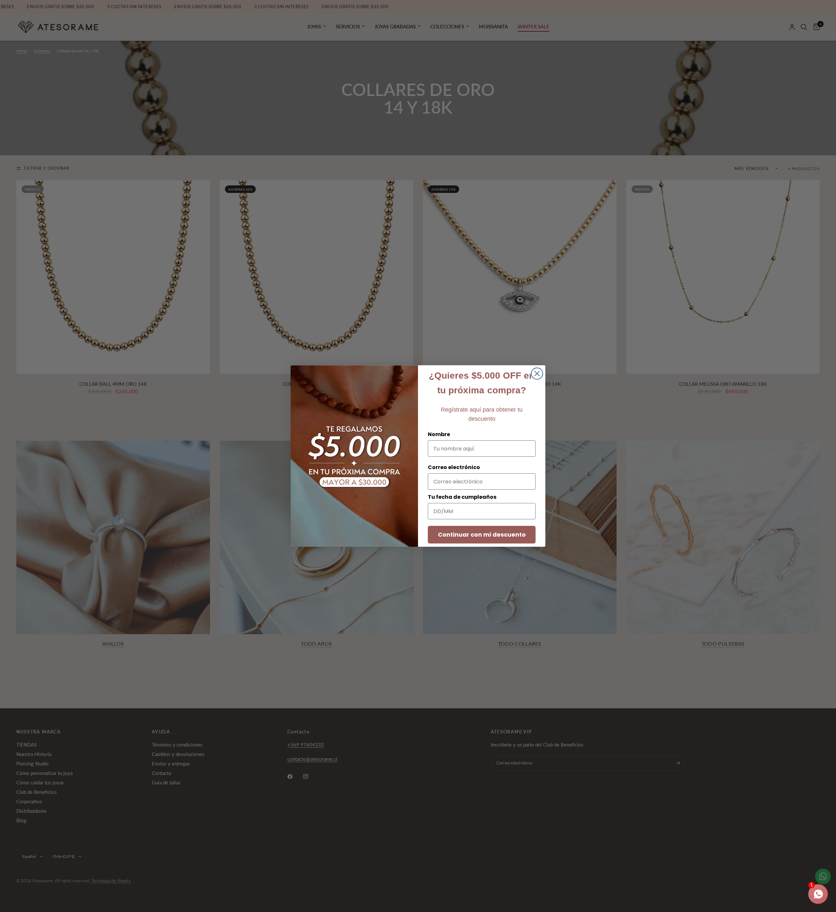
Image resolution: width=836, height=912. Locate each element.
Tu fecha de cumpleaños (462, 497)
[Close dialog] (537, 373)
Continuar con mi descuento (482, 534)
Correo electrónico (454, 467)
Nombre (439, 434)
